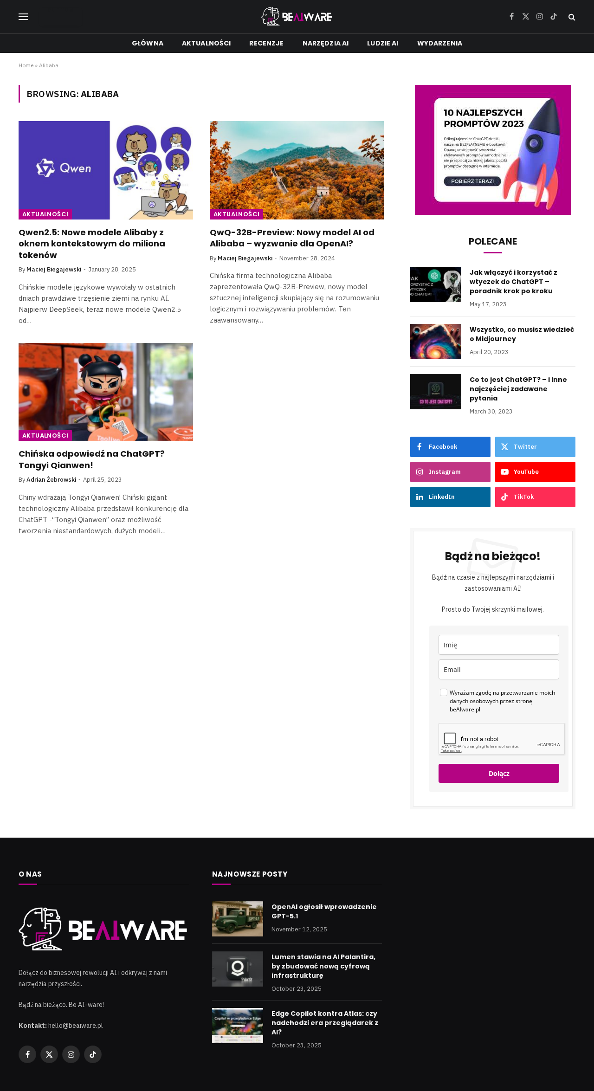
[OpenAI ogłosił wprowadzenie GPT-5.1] (237, 918)
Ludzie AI (382, 43)
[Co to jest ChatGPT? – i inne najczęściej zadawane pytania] (435, 391)
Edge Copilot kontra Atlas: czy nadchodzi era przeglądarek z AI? (324, 1023)
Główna (147, 43)
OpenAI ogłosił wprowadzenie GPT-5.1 (324, 911)
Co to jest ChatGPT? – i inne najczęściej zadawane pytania (518, 389)
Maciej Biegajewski (53, 269)
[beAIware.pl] (297, 16)
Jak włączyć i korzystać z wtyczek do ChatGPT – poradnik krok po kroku (513, 282)
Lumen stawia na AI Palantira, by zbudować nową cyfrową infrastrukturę (323, 966)
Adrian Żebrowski (51, 480)
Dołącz (499, 773)
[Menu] (23, 16)
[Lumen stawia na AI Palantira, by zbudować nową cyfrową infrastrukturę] (237, 969)
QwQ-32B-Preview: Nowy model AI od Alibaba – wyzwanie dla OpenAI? (292, 238)
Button (60, 10)
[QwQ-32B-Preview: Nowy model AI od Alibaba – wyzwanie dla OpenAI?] (297, 170)
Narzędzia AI (326, 43)
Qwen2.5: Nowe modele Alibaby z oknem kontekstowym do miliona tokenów (92, 244)
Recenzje (266, 43)
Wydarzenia (439, 43)
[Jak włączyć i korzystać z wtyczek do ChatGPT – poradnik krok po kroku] (435, 284)
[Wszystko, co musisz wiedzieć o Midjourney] (435, 341)
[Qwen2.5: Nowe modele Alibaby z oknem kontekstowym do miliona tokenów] (106, 170)
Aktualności (206, 43)
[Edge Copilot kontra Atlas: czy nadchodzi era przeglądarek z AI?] (237, 1025)
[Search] (571, 16)
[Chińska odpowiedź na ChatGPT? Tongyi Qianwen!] (106, 392)
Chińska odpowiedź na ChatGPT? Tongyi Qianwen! (92, 459)
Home (26, 65)
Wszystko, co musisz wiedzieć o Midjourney (522, 334)
